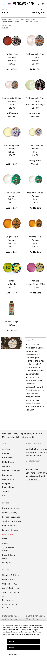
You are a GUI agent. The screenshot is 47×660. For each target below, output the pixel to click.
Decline (11, 648)
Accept (11, 641)
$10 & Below (8, 457)
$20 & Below (8, 462)
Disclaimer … (8, 600)
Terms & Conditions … (11, 594)
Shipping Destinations (8, 485)
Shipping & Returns (11, 575)
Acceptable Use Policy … (9, 606)
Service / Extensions (11, 521)
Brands (5, 453)
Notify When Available (12, 115)
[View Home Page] (23, 4)
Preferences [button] (37, 634)
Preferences (13, 654)
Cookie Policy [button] (31, 632)
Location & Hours (10, 530)
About (5, 543)
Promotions (7, 534)
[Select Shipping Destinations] (9, 4)
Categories (7, 475)
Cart (4, 496)
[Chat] (32, 4)
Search (5, 491)
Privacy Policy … (9, 579)
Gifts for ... (7, 466)
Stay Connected (9, 525)
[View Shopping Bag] (43, 4)
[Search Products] (37, 4)
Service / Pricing (9, 512)
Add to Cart (11, 69)
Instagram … (8, 562)
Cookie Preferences (11, 588)
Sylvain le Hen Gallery (8, 549)
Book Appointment (11, 508)
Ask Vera (6, 449)
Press (4, 539)
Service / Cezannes (11, 517)
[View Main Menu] (4, 4)
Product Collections (11, 471)
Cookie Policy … (9, 584)
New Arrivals (8, 479)
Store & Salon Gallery (8, 556)
